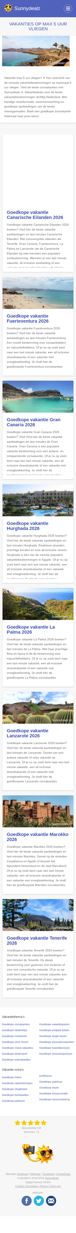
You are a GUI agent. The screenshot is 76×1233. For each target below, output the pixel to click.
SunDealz (22, 1174)
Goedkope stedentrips (14, 1030)
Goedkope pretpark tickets (54, 1030)
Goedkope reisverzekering (54, 1099)
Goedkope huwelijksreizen (54, 1047)
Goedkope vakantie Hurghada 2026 (27, 526)
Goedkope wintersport (14, 1053)
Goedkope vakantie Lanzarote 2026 (27, 733)
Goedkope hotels (12, 1077)
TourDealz (48, 1174)
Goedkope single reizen (53, 1036)
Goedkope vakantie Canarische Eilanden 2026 (35, 215)
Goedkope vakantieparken (54, 1024)
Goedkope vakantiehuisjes (17, 1083)
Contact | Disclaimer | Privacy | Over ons (38, 1186)
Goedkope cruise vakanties (17, 1047)
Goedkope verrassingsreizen (55, 1053)
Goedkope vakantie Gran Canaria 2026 (33, 422)
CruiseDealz (63, 1174)
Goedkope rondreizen (14, 1036)
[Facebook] (27, 1200)
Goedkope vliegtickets (14, 1089)
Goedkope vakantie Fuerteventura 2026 (28, 318)
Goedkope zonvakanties (16, 1024)
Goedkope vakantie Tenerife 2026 (37, 940)
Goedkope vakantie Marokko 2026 (37, 837)
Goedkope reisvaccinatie (53, 1093)
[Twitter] (39, 1200)
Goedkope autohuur (50, 1081)
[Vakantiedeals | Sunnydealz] (31, 1123)
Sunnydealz (52, 1178)
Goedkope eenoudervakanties (56, 1042)
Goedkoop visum (49, 1087)
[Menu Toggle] (68, 8)
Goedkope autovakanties (16, 1059)
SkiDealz (35, 1174)
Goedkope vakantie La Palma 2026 (31, 629)
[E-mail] (51, 1200)
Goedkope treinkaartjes (15, 1095)
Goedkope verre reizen (15, 1042)
